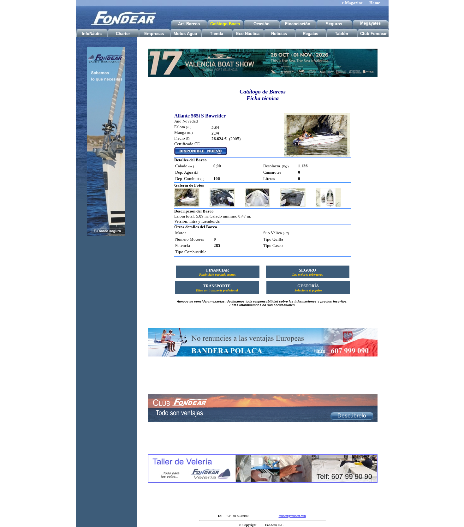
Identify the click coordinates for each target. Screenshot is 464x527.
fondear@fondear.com (292, 516)
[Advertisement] (106, 340)
